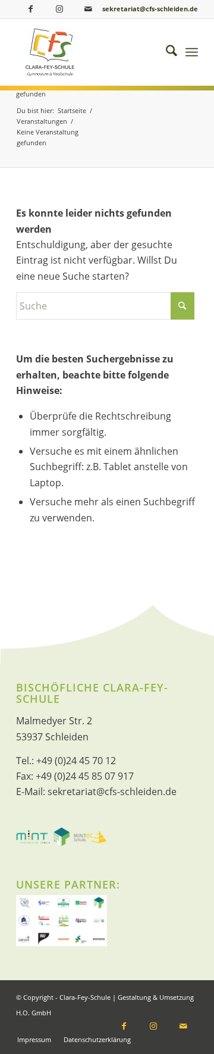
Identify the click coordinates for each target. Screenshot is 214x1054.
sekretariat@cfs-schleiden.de (150, 8)
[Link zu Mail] (88, 9)
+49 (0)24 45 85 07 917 (85, 776)
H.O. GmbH (33, 1012)
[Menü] (191, 52)
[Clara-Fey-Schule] (98, 52)
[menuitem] (165, 52)
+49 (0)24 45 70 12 (76, 760)
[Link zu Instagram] (59, 9)
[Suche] (165, 52)
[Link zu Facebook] (30, 9)
